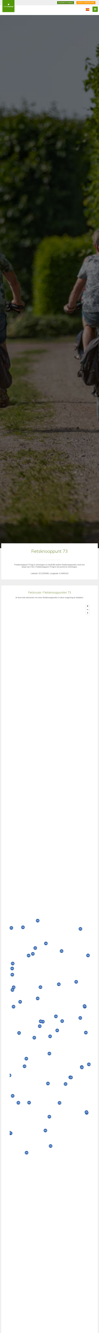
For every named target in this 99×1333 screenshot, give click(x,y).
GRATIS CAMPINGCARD (86, 3)
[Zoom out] (87, 609)
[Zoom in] (87, 606)
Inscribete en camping (65, 3)
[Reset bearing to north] (87, 613)
